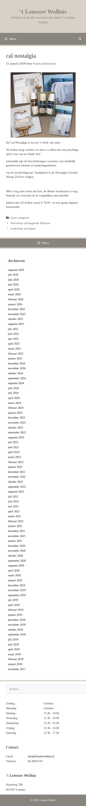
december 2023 (16, 417)
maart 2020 (14, 575)
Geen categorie (19, 217)
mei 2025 (13, 338)
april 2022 (14, 511)
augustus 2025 (16, 324)
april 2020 (14, 570)
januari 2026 (15, 304)
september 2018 (17, 634)
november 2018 (17, 624)
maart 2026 (14, 294)
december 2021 (16, 531)
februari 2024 (15, 407)
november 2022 (17, 476)
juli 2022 (13, 496)
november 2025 (17, 314)
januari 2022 (15, 526)
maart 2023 (14, 457)
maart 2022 (14, 516)
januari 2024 (15, 412)
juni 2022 (13, 501)
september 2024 (17, 378)
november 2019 (17, 590)
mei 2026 (13, 284)
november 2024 (17, 368)
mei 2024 (13, 392)
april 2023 (14, 452)
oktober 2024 (15, 373)
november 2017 (17, 669)
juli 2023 (13, 442)
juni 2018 (13, 644)
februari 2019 (15, 609)
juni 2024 (13, 388)
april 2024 (14, 397)
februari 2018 (15, 659)
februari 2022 (15, 521)
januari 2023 (15, 466)
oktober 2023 (15, 427)
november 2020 (17, 550)
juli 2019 (13, 600)
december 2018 (16, 619)
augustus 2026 (16, 269)
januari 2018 (15, 664)
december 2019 (16, 585)
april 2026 (14, 289)
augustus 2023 (16, 437)
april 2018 (14, 649)
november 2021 (17, 536)
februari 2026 (15, 299)
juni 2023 (13, 447)
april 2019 (14, 605)
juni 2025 (13, 333)
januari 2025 (15, 358)
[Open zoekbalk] (80, 39)
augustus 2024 (16, 383)
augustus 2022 (16, 491)
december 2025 (16, 309)
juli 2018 (13, 639)
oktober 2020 (15, 555)
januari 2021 (15, 540)
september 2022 (17, 486)
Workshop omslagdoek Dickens (30, 223)
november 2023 (17, 422)
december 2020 (16, 545)
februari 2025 (15, 353)
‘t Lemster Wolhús (43, 11)
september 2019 (17, 595)
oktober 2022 (15, 481)
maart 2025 (14, 348)
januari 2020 (15, 580)
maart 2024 (14, 403)
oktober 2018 (15, 629)
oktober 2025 (15, 319)
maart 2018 (14, 654)
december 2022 (16, 471)
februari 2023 (15, 462)
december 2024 (16, 363)
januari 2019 (15, 614)
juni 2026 (13, 279)
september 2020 (17, 560)
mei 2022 (13, 506)
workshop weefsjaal (22, 228)
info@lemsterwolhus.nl (41, 756)
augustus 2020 (16, 565)
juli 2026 (13, 274)
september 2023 (17, 432)
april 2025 (14, 343)
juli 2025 (13, 329)
